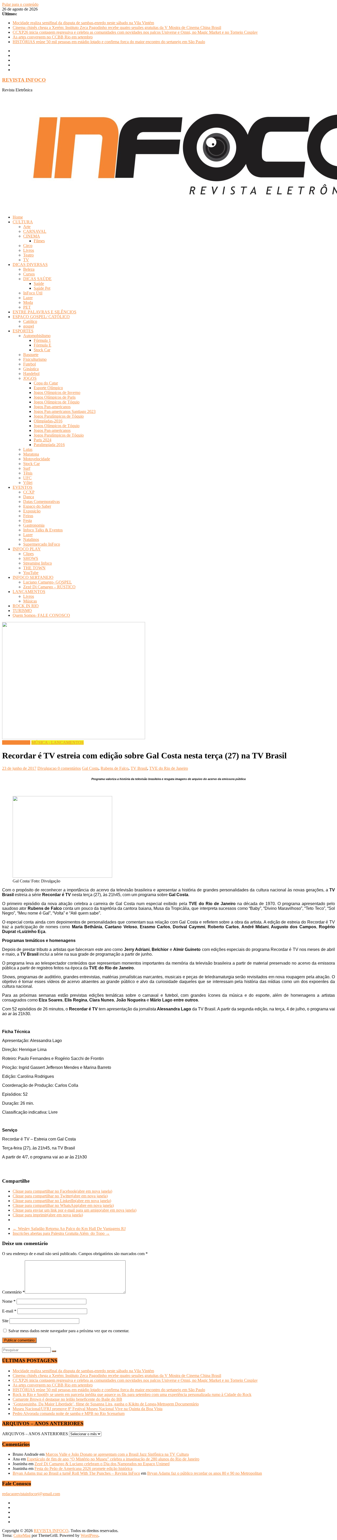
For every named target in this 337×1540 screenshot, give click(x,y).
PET (27, 307)
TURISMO (22, 610)
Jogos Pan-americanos (52, 406)
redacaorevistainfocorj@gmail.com (31, 1494)
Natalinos (31, 539)
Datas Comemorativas (41, 501)
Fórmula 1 (42, 340)
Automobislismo (37, 335)
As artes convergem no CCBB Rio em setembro (53, 37)
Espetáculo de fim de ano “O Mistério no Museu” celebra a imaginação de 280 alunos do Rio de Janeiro (113, 1459)
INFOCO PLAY (27, 549)
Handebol (31, 373)
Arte (27, 226)
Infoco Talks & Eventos (43, 530)
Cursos (29, 274)
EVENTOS (22, 487)
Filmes (39, 241)
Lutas (27, 449)
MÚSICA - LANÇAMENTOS (57, 742)
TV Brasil (139, 768)
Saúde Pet (42, 288)
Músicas (30, 601)
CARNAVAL (34, 231)
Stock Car (42, 350)
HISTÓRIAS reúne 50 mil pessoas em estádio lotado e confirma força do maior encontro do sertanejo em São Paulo (109, 42)
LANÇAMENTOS (29, 591)
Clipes (28, 553)
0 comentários (69, 768)
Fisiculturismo (35, 359)
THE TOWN (34, 568)
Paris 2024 (42, 440)
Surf (26, 468)
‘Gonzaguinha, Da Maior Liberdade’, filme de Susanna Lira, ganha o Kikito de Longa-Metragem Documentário (106, 1404)
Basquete (30, 354)
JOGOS (30, 378)
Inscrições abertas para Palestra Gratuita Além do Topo (61, 1233)
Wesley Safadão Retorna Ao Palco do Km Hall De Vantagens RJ (69, 1228)
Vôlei (27, 482)
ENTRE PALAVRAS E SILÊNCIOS (44, 312)
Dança (28, 497)
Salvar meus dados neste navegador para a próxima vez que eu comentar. (68, 1331)
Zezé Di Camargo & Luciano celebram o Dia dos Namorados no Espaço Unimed (102, 1464)
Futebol (29, 364)
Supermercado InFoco (41, 544)
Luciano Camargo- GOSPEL (47, 582)
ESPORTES (23, 331)
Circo (27, 245)
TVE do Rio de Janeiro (168, 768)
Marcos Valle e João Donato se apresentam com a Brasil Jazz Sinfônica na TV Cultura (117, 1454)
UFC (27, 478)
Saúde (39, 283)
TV (26, 260)
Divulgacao (47, 768)
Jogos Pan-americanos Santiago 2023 (65, 411)
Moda (28, 302)
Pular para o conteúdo (20, 4)
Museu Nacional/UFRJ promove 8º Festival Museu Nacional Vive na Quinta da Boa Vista (87, 1408)
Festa (27, 520)
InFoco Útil (32, 293)
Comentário (13, 1292)
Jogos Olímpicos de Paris (55, 397)
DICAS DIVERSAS (30, 264)
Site (5, 1321)
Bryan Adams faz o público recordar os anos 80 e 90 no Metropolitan (204, 1473)
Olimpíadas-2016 (48, 421)
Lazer (28, 297)
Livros (28, 250)
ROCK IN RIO (26, 606)
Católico (30, 321)
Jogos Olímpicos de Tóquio (57, 402)
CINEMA (31, 236)
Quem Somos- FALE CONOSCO (41, 615)
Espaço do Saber (37, 506)
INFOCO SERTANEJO (33, 577)
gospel (28, 326)
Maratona (31, 454)
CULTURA (23, 222)
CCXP (28, 492)
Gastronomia (33, 525)
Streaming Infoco (37, 563)
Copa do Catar (46, 383)
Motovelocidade (36, 459)
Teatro (28, 255)
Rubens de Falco (114, 768)
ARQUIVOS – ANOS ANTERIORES (35, 1434)
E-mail (9, 1311)
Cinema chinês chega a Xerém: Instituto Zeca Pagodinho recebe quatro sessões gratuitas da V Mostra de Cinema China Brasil (117, 27)
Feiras (28, 516)
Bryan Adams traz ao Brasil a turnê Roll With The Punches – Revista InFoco (76, 1473)
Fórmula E (42, 345)
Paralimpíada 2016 (49, 444)
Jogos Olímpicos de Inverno (57, 392)
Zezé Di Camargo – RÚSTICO (49, 587)
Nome (9, 1301)
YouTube (30, 572)
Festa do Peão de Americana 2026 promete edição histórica (83, 1468)
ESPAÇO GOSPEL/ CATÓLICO (41, 316)
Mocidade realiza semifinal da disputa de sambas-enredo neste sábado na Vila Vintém (83, 23)
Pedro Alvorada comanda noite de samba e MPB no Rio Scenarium (69, 1413)
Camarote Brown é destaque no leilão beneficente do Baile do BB (67, 1399)
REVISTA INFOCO (24, 80)
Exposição (32, 511)
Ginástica (31, 369)
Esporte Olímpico (48, 388)
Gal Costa (90, 768)
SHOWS (30, 558)
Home (18, 217)
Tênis (27, 473)
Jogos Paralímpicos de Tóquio (59, 416)
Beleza (28, 269)
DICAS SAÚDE (37, 279)
